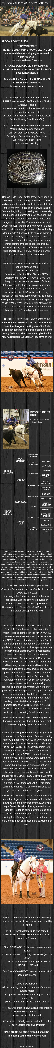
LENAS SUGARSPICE (33, 528)
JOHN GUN (33, 474)
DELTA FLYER (33, 517)
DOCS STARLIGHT (33, 464)
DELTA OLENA (20, 502)
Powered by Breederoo (27, 1046)
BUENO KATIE (33, 486)
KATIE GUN (20, 480)
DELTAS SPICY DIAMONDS (7, 513)
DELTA (33, 506)
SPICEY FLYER (20, 523)
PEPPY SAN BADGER (33, 456)
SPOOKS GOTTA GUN (8, 472)
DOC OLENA (33, 497)
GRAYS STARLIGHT (20, 460)
